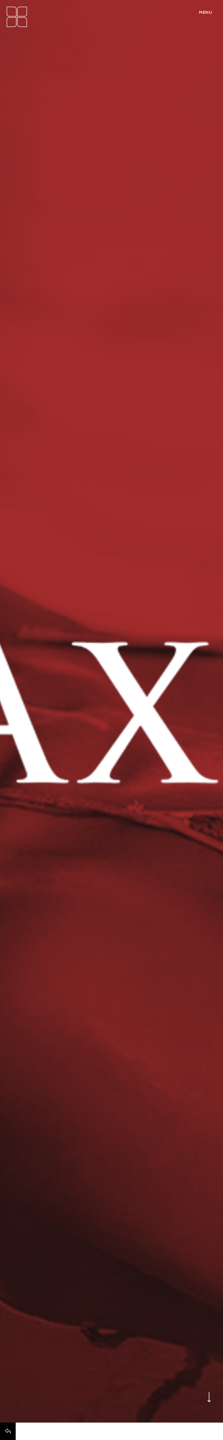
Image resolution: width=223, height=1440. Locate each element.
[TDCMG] (17, 17)
